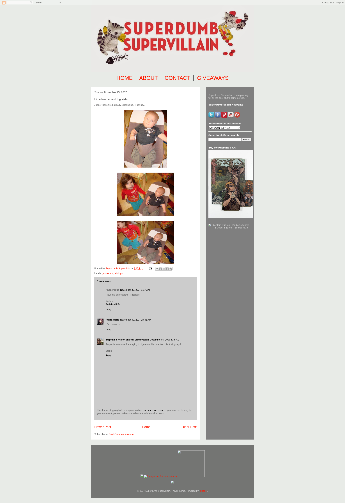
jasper (106, 273)
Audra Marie (112, 319)
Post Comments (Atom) (121, 434)
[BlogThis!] (160, 269)
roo (111, 273)
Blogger (203, 491)
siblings (119, 273)
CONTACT (177, 78)
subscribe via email (153, 410)
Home (146, 427)
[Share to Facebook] (167, 269)
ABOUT (148, 78)
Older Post (189, 427)
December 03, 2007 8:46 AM (165, 339)
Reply (109, 309)
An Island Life (113, 304)
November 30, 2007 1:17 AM (135, 290)
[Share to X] (164, 269)
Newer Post (102, 427)
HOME (124, 78)
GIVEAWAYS (213, 78)
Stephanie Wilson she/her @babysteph (127, 339)
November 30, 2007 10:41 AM (135, 319)
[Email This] (157, 269)
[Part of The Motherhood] (191, 476)
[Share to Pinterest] (170, 269)
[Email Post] (150, 268)
